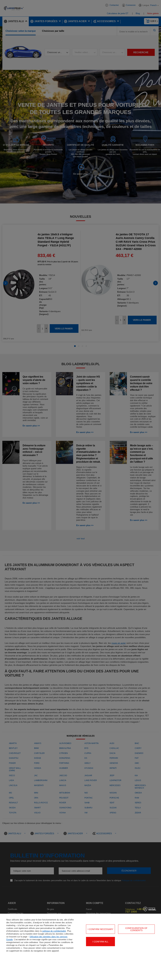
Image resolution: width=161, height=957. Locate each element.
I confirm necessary (100, 929)
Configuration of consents (136, 929)
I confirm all (100, 941)
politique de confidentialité (54, 931)
